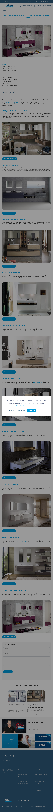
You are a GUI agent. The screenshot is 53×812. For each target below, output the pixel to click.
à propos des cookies (20, 405)
